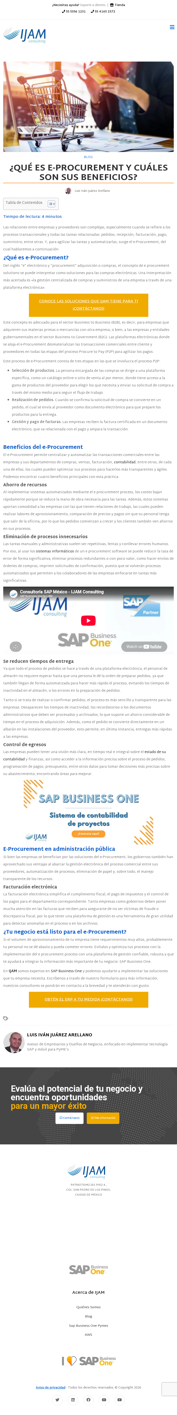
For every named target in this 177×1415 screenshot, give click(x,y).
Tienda (119, 5)
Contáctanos (71, 1118)
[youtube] (104, 1400)
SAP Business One (66, 971)
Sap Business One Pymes (88, 1326)
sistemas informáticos (55, 551)
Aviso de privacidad (50, 1387)
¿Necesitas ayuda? (65, 5)
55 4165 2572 (104, 11)
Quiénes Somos (88, 1307)
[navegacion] (170, 27)
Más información (104, 1118)
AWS (88, 1335)
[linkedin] (73, 1400)
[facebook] (88, 1400)
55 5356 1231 (75, 11)
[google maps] (88, 1227)
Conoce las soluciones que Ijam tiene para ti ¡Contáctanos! (88, 305)
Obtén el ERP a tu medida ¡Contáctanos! (89, 999)
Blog (88, 157)
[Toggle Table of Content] (49, 204)
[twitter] (57, 1400)
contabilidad (125, 462)
